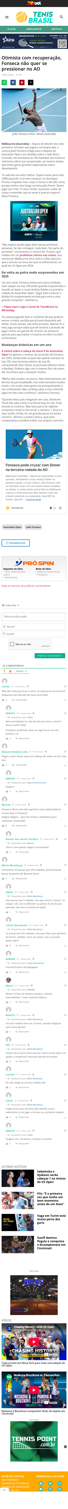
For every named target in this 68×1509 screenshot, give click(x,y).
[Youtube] (41, 1489)
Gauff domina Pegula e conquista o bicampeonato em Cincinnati (51, 1243)
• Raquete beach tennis (48, 571)
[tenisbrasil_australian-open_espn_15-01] (34, 240)
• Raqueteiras (10, 577)
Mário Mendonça (35, 896)
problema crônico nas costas (38, 255)
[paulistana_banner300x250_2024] (34, 1314)
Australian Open (12, 527)
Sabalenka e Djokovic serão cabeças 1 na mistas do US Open (51, 1176)
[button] (7, 17)
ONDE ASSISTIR (34, 29)
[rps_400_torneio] (34, 48)
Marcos (30, 843)
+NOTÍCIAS (56, 29)
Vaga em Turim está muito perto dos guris (51, 1219)
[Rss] (60, 1489)
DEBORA (31, 989)
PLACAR (11, 29)
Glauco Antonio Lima (36, 782)
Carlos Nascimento (35, 963)
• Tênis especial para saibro (14, 573)
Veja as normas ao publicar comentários (26, 586)
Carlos (30, 717)
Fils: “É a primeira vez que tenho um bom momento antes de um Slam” (50, 1199)
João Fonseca (33, 527)
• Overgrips (42, 574)
